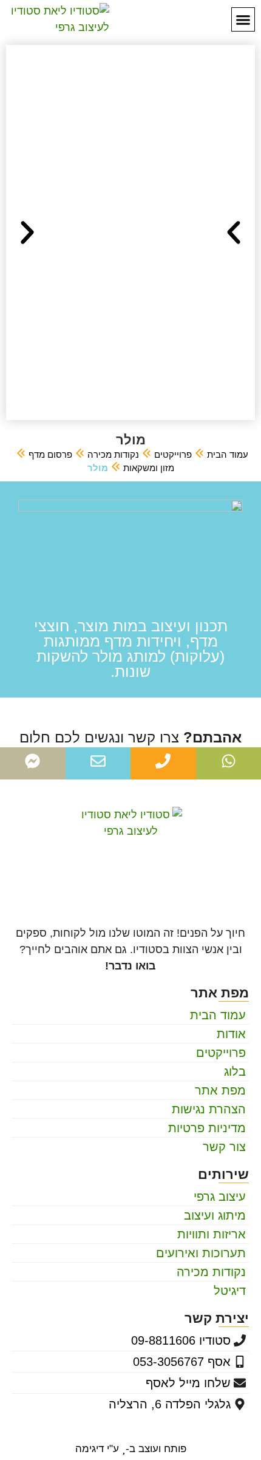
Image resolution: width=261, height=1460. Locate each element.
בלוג (235, 1071)
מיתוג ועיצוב (215, 1215)
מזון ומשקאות (148, 468)
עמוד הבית (227, 454)
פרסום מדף (50, 454)
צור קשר (224, 1146)
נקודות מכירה (113, 454)
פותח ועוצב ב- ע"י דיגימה (130, 1449)
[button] (243, 19)
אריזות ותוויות (211, 1234)
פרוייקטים (173, 454)
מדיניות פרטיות (207, 1128)
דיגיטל (230, 1290)
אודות (231, 1034)
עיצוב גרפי (220, 1196)
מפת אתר (220, 1090)
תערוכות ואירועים (201, 1253)
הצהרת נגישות (209, 1109)
